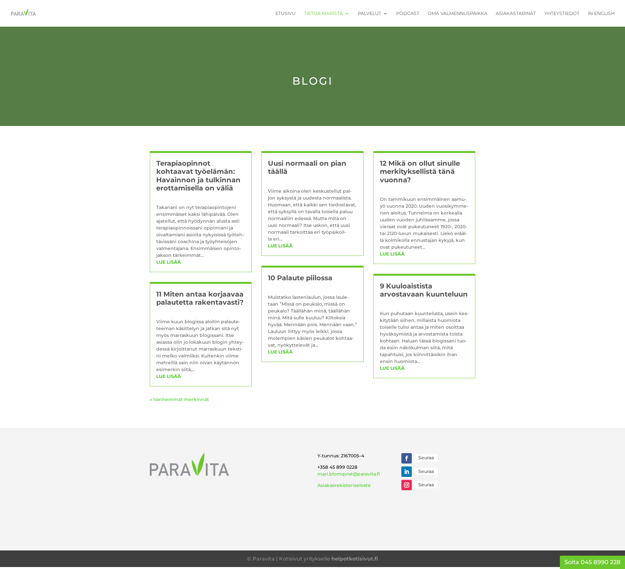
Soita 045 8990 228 (592, 562)
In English (601, 13)
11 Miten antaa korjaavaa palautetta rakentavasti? (199, 298)
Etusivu (285, 13)
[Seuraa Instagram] (406, 485)
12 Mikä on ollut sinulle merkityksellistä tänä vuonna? (420, 171)
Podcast (407, 13)
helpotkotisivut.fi (354, 559)
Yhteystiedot (561, 13)
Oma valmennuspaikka (457, 13)
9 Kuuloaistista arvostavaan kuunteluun (424, 290)
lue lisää (168, 262)
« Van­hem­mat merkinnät (179, 399)
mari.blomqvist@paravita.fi (348, 474)
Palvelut (369, 13)
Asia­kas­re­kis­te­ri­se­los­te (344, 485)
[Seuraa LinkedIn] (406, 471)
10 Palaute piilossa (300, 278)
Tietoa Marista (323, 13)
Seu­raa (426, 458)
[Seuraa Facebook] (406, 458)
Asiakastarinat (516, 13)
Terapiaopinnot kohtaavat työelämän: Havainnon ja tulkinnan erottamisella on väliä (198, 175)
